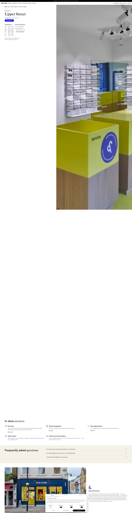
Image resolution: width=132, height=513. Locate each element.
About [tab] (80, 495)
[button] (129, 3)
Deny (53, 510)
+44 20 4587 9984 (20, 26)
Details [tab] (66, 495)
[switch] (61, 507)
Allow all (79, 510)
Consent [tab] (52, 495)
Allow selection (66, 510)
